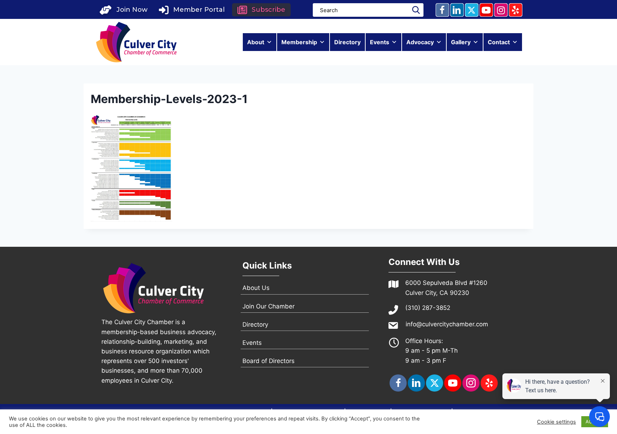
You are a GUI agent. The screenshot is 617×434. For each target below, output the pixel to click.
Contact (499, 42)
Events (379, 42)
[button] (123, 9)
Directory (347, 42)
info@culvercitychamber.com (447, 324)
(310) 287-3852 (427, 307)
